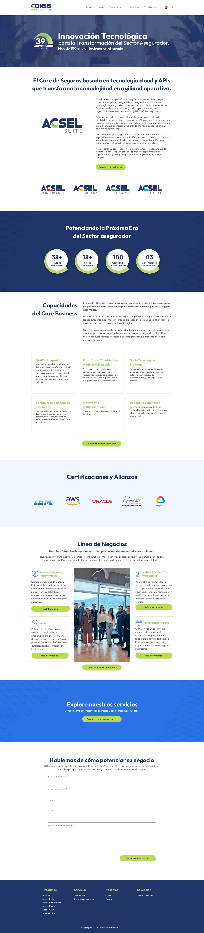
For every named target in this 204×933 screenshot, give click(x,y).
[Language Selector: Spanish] (168, 7)
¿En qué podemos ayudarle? (61, 825)
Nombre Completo (57, 777)
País (49, 811)
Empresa (52, 800)
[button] (132, 7)
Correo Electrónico (56, 789)
